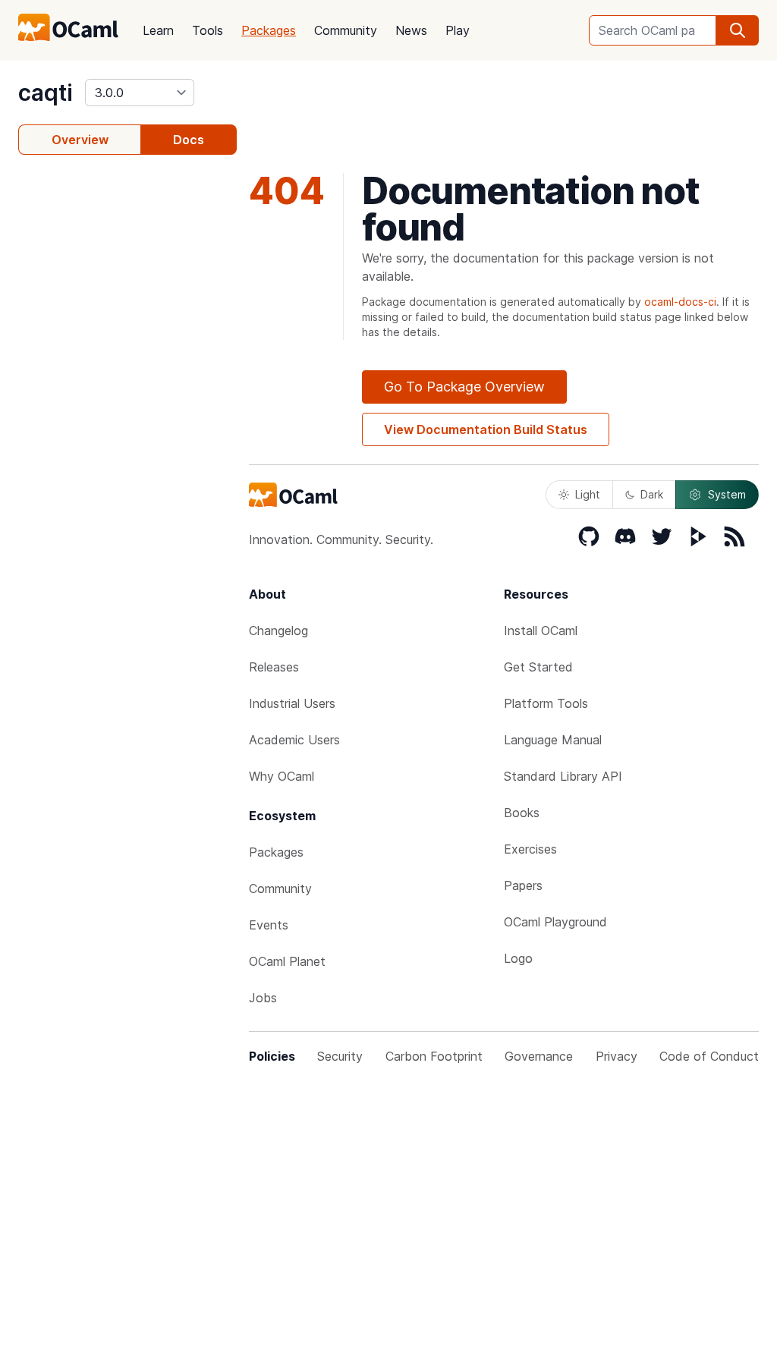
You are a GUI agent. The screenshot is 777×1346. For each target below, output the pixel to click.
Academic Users (294, 739)
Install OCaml (540, 630)
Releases (274, 667)
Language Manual (553, 739)
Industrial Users (292, 703)
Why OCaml (281, 776)
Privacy (616, 1056)
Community (345, 30)
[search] (737, 30)
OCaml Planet (287, 961)
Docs (188, 139)
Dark (651, 494)
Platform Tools (546, 703)
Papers (523, 885)
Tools (207, 30)
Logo (518, 958)
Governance (539, 1056)
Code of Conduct (709, 1056)
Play (457, 30)
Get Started (538, 667)
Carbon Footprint (434, 1056)
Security (340, 1056)
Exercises (530, 849)
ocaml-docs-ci (680, 301)
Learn (158, 30)
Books (521, 812)
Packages (268, 30)
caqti (45, 92)
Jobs (263, 997)
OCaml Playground (555, 921)
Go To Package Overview (464, 387)
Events (268, 924)
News (411, 30)
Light (587, 494)
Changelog (278, 630)
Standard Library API (563, 776)
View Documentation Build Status (485, 429)
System (727, 494)
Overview (80, 139)
